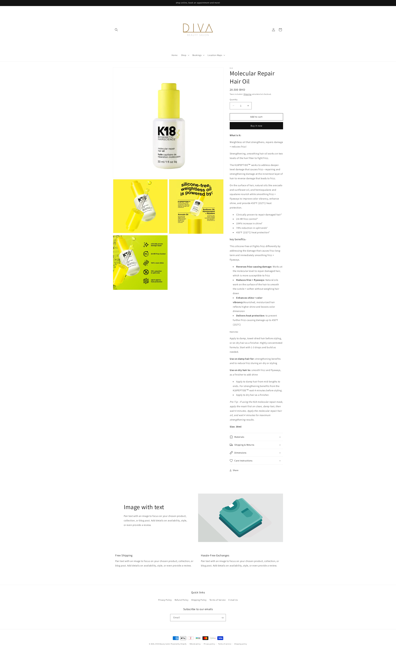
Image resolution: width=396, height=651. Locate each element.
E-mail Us (233, 599)
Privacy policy (209, 644)
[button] (116, 29)
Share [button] (236, 470)
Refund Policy (181, 599)
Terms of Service (217, 599)
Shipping (247, 94)
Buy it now (256, 125)
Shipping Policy (199, 599)
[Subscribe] (222, 617)
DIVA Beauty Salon (162, 644)
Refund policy (195, 644)
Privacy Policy (165, 599)
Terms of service (224, 644)
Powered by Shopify (179, 644)
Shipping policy (240, 644)
